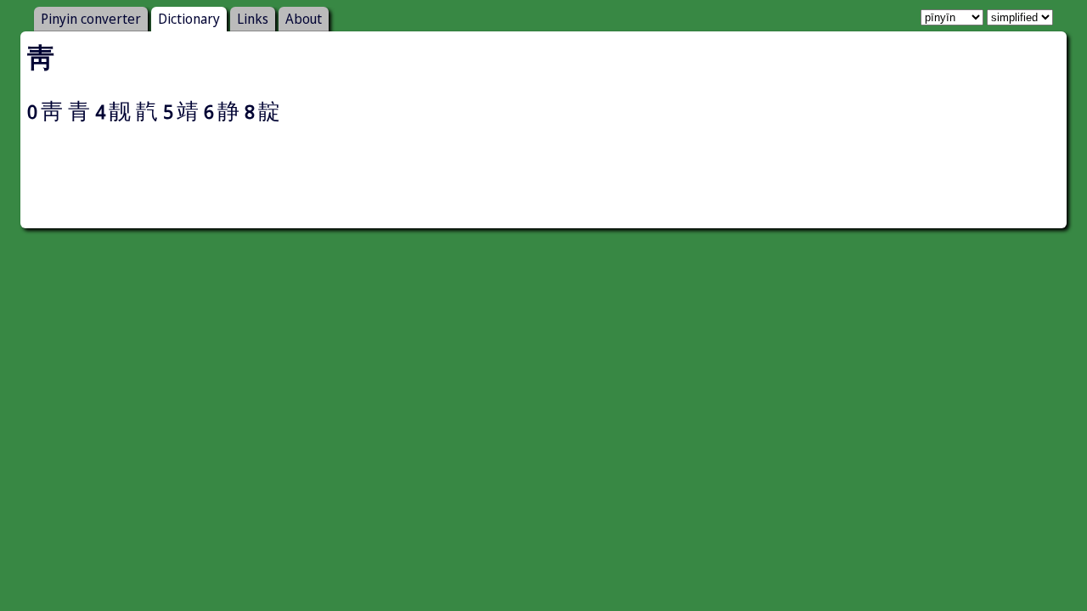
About (303, 18)
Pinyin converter (91, 18)
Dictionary (189, 18)
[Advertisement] (543, 183)
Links (252, 18)
